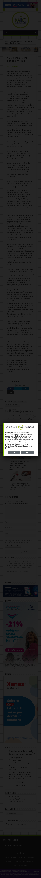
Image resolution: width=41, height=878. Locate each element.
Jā (14, 452)
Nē (27, 452)
